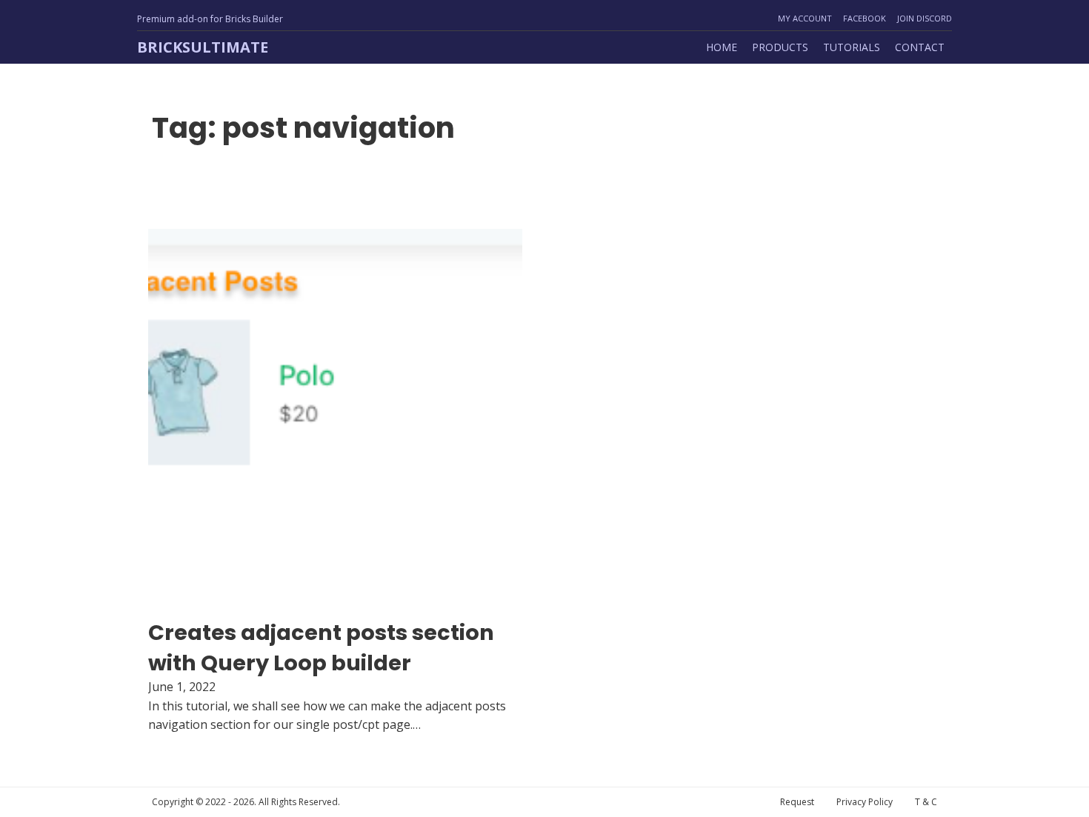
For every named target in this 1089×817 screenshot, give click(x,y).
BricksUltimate (202, 47)
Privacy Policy (864, 802)
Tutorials (851, 47)
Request (797, 802)
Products (780, 47)
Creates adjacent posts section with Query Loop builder (321, 647)
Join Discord (924, 18)
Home (721, 47)
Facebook (864, 18)
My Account (805, 18)
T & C (926, 802)
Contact (920, 47)
